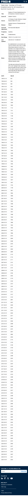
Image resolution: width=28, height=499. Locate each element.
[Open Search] (24, 2)
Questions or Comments (6, 484)
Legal (2, 490)
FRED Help (3, 486)
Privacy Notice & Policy (6, 492)
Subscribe (23, 471)
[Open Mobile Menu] (26, 2)
